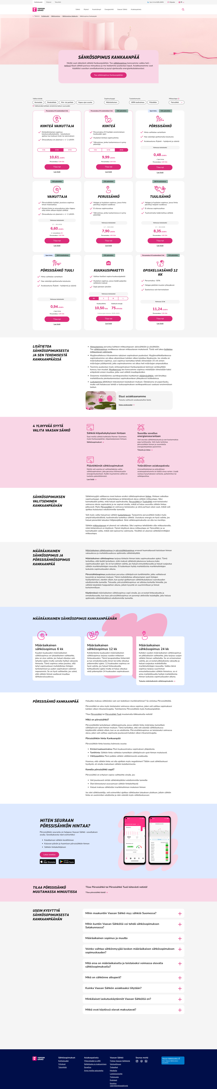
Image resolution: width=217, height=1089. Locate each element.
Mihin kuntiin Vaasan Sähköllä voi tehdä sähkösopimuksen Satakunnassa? (122, 925)
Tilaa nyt (57, 167)
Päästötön (153, 102)
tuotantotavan (124, 515)
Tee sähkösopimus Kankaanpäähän (108, 75)
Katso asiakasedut (125, 405)
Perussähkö (134, 501)
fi (181, 2)
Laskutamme (96, 381)
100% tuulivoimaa (137, 102)
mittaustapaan (99, 525)
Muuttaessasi (115, 369)
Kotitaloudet (45, 16)
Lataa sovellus (49, 854)
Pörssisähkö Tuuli (113, 714)
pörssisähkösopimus (125, 550)
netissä (67, 65)
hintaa (148, 496)
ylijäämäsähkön (146, 375)
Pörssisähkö (106, 507)
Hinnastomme (96, 346)
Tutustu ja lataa (143, 450)
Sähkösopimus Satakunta (70, 16)
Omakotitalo (51, 102)
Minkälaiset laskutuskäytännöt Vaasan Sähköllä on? (118, 999)
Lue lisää (57, 172)
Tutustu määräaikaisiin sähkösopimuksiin (156, 681)
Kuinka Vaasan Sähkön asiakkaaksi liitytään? (113, 988)
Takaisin (37, 16)
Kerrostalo (38, 102)
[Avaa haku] (183, 9)
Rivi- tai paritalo (67, 102)
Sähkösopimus (55, 16)
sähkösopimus (120, 63)
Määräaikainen (111, 102)
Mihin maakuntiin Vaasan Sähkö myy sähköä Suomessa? (120, 913)
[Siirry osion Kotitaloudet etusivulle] (39, 9)
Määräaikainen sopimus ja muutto (106, 938)
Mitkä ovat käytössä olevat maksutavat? (110, 1009)
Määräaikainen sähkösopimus (99, 550)
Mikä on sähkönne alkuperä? (103, 977)
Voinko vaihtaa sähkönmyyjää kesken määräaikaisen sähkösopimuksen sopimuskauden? (129, 950)
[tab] (43, 150)
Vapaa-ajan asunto (85, 102)
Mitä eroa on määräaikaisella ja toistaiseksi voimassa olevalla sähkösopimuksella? (124, 964)
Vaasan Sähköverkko (170, 1059)
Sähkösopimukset (94, 442)
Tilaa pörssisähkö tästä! (96, 892)
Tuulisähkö (147, 501)
